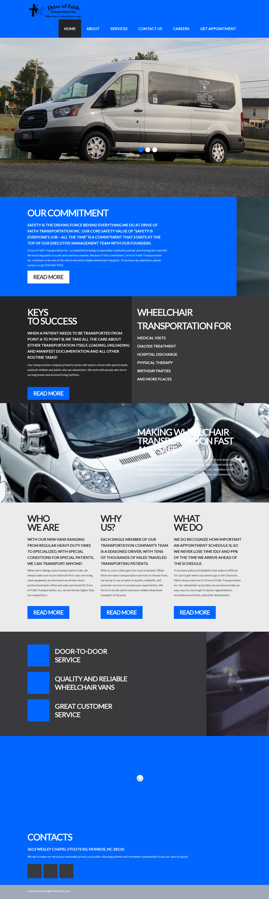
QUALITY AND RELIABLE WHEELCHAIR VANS (91, 682)
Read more (48, 277)
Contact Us (150, 28)
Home (70, 28)
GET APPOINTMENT (218, 28)
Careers (181, 28)
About (93, 28)
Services (119, 28)
